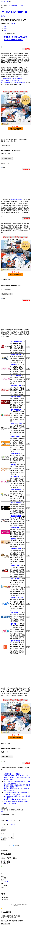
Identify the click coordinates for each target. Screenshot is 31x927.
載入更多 (3, 830)
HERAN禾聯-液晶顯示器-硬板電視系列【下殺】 (16, 776)
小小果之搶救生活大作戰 (14, 12)
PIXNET (7, 904)
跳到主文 (3, 16)
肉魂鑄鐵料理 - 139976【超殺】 (12, 774)
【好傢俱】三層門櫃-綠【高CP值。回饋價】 (15, 799)
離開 (9, 924)
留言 (12, 820)
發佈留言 (3, 839)
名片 (5, 30)
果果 (2, 811)
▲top (2, 827)
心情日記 (13, 23)
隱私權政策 (26, 904)
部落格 (5, 28)
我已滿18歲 (3, 924)
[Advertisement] (15, 183)
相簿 (5, 26)
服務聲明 (16, 905)
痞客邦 (9, 820)
